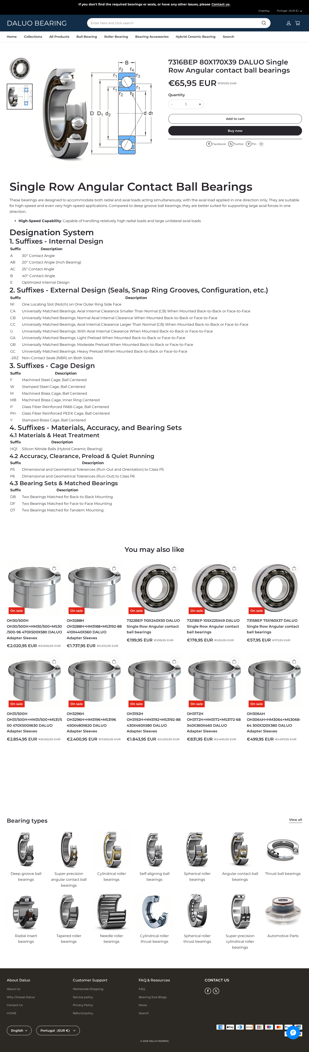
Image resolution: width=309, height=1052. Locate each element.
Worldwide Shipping (88, 989)
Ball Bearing (86, 37)
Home (12, 37)
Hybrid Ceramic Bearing (196, 37)
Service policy (83, 997)
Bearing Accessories (152, 37)
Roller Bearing (116, 37)
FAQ (142, 989)
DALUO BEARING (159, 1041)
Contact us (220, 4)
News (143, 1005)
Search (228, 37)
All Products (59, 37)
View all (295, 820)
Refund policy (83, 1013)
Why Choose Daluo (21, 997)
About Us (13, 989)
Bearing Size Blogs (152, 997)
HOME (12, 1013)
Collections (33, 37)
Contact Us (15, 1005)
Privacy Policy (83, 1005)
